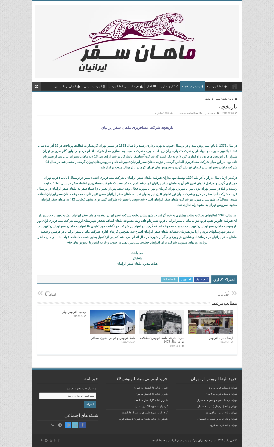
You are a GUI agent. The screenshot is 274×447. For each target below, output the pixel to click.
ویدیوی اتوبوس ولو (74, 311)
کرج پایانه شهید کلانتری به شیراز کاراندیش (144, 412)
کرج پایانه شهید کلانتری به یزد (151, 406)
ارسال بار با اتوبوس (65, 86)
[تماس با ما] (53, 425)
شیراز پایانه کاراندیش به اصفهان (150, 400)
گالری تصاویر (167, 86)
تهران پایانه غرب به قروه (223, 425)
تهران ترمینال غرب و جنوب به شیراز (217, 400)
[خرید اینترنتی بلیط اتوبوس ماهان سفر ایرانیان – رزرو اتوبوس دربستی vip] (137, 40)
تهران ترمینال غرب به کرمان (221, 393)
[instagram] (68, 425)
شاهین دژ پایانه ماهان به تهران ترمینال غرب (143, 418)
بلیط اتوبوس (216, 86)
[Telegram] (60, 425)
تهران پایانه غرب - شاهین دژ (221, 412)
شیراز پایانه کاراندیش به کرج (152, 393)
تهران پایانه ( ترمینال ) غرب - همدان (217, 406)
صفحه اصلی (234, 86)
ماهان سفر (221, 98)
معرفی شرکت (192, 86)
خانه (232, 98)
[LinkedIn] (75, 425)
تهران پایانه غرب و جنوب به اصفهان (217, 418)
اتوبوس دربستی (93, 86)
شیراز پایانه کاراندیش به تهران (151, 387)
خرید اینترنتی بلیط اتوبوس (124, 86)
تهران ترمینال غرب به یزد (223, 387)
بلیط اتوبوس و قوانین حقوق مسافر (113, 338)
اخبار (149, 86)
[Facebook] (82, 425)
